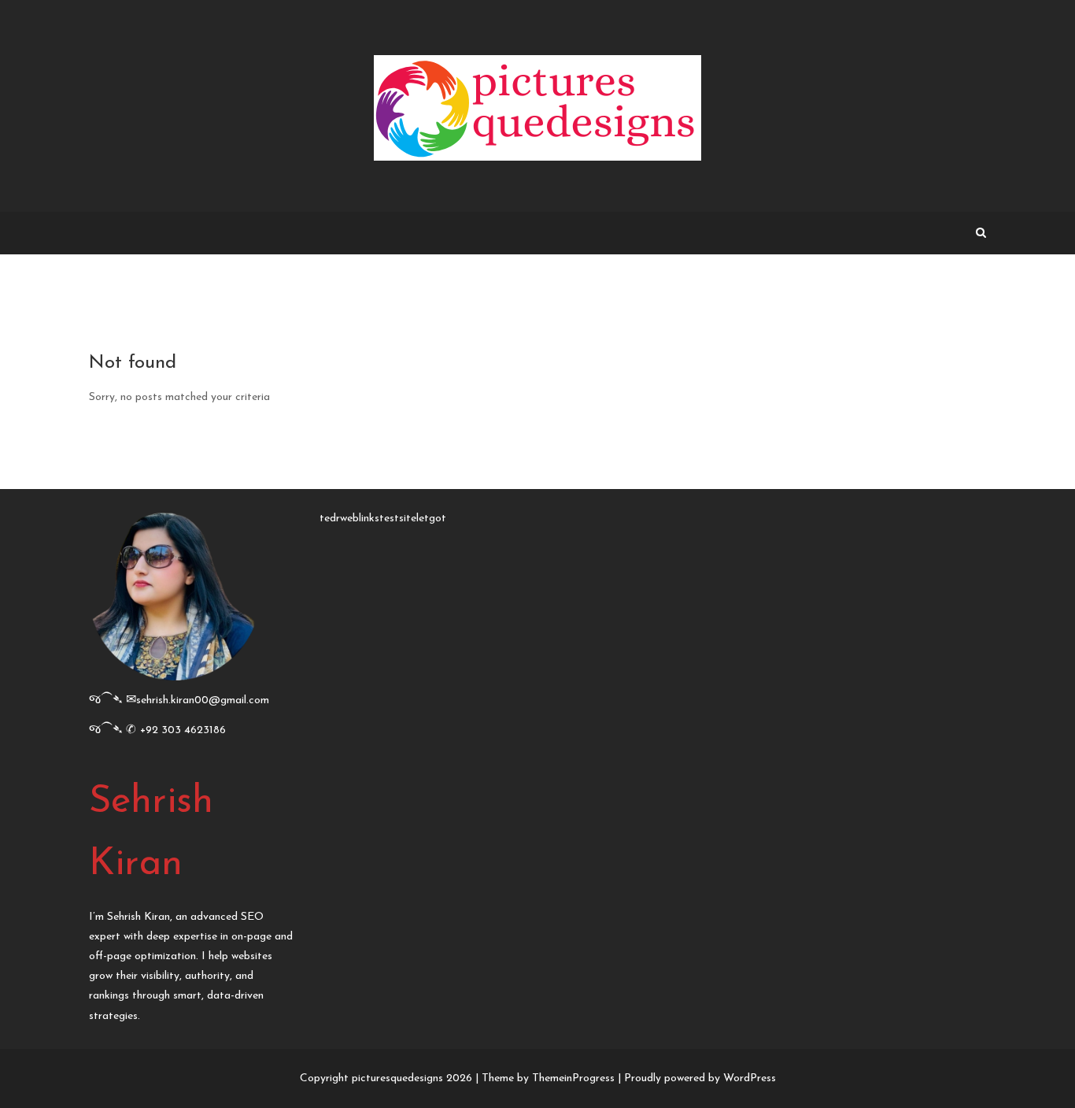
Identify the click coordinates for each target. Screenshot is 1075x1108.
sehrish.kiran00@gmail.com (202, 700)
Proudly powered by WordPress (700, 1078)
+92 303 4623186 (183, 730)
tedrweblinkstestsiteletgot (383, 518)
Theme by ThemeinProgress (548, 1078)
